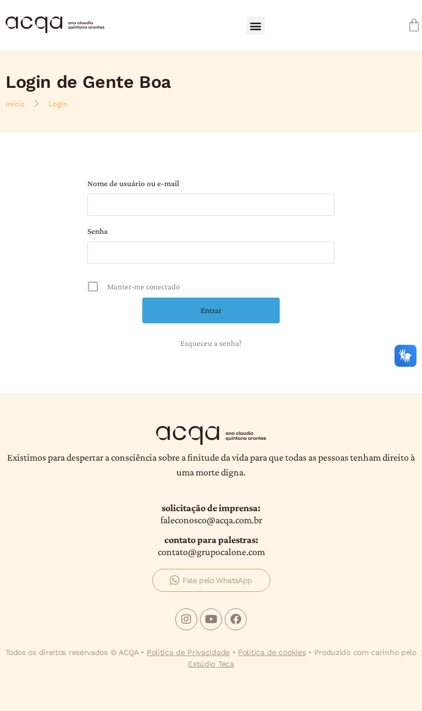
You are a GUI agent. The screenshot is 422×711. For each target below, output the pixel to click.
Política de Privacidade (188, 652)
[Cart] (414, 25)
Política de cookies (272, 652)
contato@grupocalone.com (211, 551)
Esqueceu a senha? (211, 343)
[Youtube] (211, 619)
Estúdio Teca (211, 663)
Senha (97, 231)
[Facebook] (236, 619)
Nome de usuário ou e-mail (133, 183)
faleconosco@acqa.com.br (211, 519)
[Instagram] (186, 619)
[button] (256, 25)
